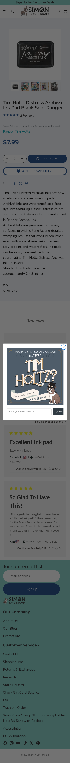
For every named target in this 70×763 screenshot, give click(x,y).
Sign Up (58, 411)
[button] (35, 376)
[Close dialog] (63, 347)
